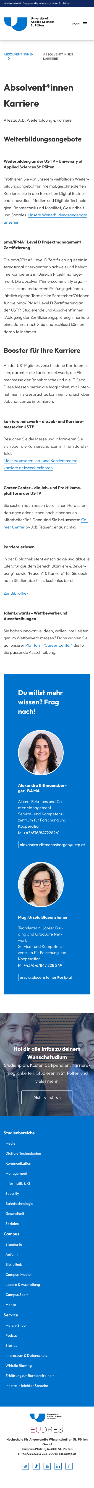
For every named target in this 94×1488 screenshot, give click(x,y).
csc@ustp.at (67, 1454)
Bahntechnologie (19, 1203)
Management (16, 1173)
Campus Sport (17, 1294)
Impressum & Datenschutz (26, 1355)
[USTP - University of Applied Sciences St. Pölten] (30, 23)
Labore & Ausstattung (22, 1284)
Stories (11, 1345)
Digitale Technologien (23, 1153)
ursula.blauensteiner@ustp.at (46, 977)
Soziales (12, 1223)
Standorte (13, 1244)
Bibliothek (13, 1264)
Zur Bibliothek (16, 593)
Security (12, 1193)
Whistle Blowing (18, 1365)
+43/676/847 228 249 (43, 965)
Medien (11, 1143)
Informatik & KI (17, 1183)
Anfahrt (11, 1254)
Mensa (10, 1304)
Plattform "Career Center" (49, 645)
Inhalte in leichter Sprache (26, 1385)
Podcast (12, 1335)
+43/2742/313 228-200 (38, 1454)
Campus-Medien (18, 1274)
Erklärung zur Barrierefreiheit (29, 1375)
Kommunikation (18, 1163)
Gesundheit (14, 1213)
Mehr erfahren (47, 1097)
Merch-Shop (15, 1325)
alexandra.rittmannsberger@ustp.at (52, 844)
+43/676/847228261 (41, 832)
